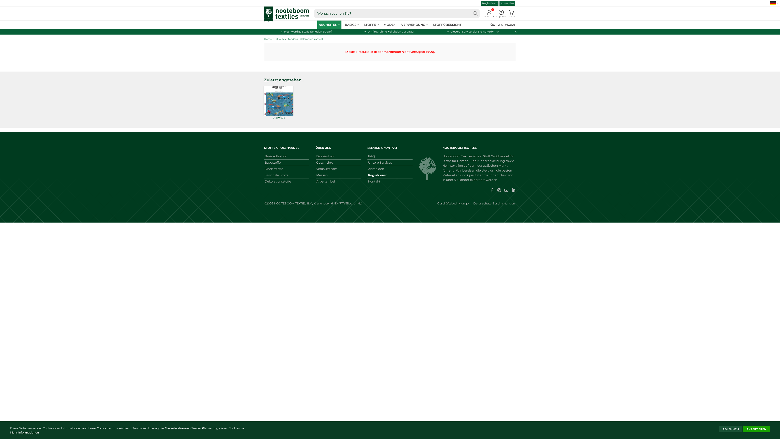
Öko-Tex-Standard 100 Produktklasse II (299, 38)
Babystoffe (273, 162)
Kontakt (374, 181)
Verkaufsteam (326, 169)
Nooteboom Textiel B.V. (293, 203)
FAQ (371, 156)
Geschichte (324, 162)
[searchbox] (397, 13)
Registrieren (489, 3)
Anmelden (507, 3)
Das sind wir (325, 156)
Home (268, 38)
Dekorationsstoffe (278, 181)
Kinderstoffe (274, 169)
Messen (322, 175)
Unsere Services (380, 162)
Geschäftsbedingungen (453, 203)
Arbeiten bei (325, 181)
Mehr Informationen (24, 432)
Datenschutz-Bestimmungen (494, 203)
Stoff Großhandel (496, 156)
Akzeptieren (756, 429)
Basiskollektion (276, 156)
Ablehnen (731, 429)
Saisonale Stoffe (276, 175)
